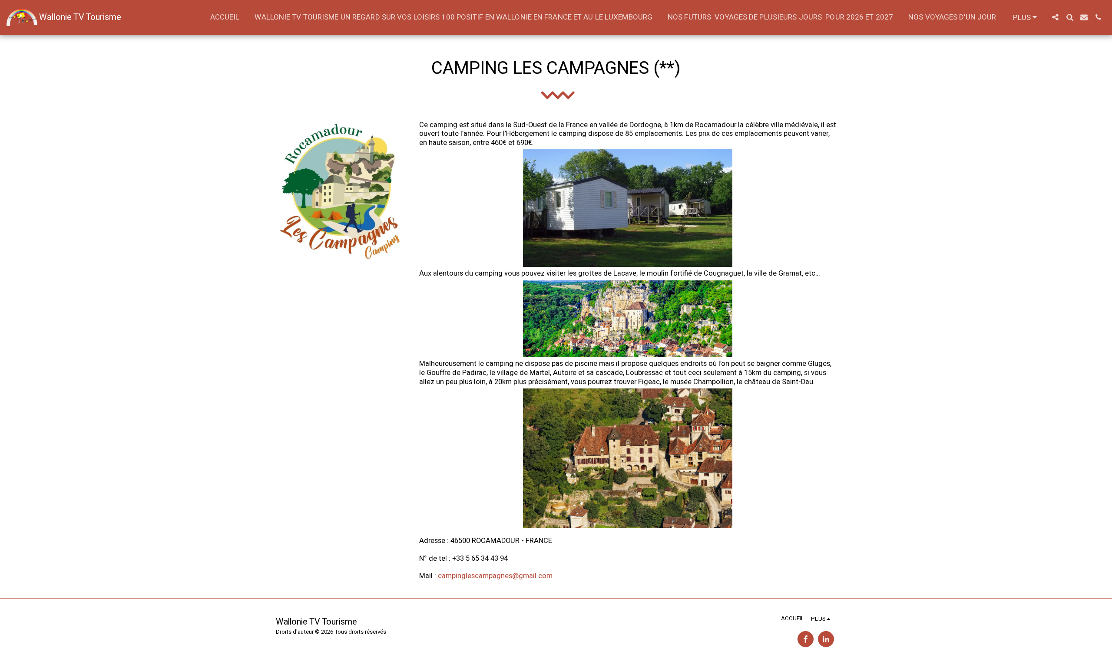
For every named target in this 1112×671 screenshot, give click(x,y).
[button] (1055, 17)
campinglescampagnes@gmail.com (495, 576)
